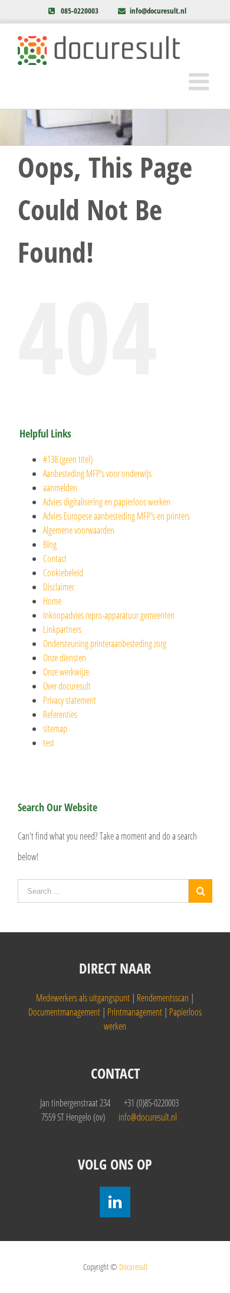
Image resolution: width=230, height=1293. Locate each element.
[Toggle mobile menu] (200, 81)
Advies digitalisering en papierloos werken (106, 501)
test (48, 742)
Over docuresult (67, 686)
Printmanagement (134, 1011)
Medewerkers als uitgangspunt (83, 997)
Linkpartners (62, 629)
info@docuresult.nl (158, 10)
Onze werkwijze (66, 671)
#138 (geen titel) (68, 459)
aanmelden (60, 487)
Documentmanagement (64, 1011)
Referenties (60, 714)
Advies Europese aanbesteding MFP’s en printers (116, 516)
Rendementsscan (163, 997)
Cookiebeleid (63, 572)
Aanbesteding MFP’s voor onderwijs (97, 473)
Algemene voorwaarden (78, 530)
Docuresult (133, 1266)
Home (52, 601)
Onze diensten (64, 657)
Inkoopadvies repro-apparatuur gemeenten (109, 615)
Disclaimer (58, 586)
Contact (55, 558)
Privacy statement (69, 700)
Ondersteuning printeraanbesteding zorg (104, 643)
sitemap (55, 728)
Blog (50, 544)
